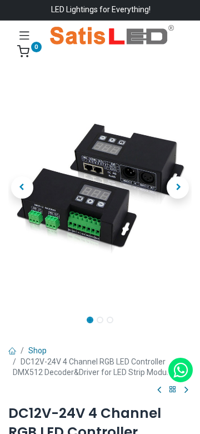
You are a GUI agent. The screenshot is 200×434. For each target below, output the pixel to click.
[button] (22, 187)
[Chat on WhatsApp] (180, 370)
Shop (37, 350)
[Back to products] (172, 390)
